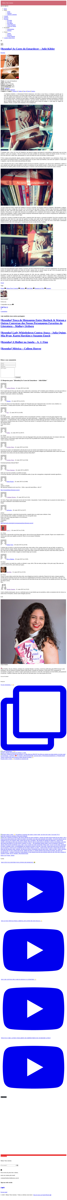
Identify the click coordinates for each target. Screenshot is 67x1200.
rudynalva (9, 510)
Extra (28, 91)
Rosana (9, 401)
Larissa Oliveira (11, 388)
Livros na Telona (11, 26)
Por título (9, 20)
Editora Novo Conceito (12, 288)
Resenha (6, 19)
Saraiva (33, 91)
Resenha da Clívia (39, 288)
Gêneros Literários (12, 14)
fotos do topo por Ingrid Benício (41, 1195)
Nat (8, 412)
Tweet (2, 283)
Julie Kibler (30, 288)
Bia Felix (9, 572)
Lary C (8, 530)
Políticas (9, 13)
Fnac (24, 91)
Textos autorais (11, 36)
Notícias (9, 30)
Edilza (8, 432)
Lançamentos (10, 29)
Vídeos (9, 33)
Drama (2, 288)
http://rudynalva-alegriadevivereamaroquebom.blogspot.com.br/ (17, 523)
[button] (4, 6)
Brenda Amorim (11, 589)
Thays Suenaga (11, 470)
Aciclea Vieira (10, 447)
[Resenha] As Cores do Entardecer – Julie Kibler (28, 48)
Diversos (9, 35)
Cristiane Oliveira (11, 497)
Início (5, 8)
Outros (5, 32)
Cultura (20, 91)
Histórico (22, 288)
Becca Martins (10, 559)
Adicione (7, 88)
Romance (48, 288)
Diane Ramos (10, 481)
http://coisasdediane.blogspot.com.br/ (10, 490)
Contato (6, 16)
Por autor (9, 22)
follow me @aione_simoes (7, 855)
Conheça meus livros (9, 38)
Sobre (5, 10)
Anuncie (6, 17)
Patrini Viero (10, 544)
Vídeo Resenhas (11, 24)
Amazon (14, 91)
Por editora (10, 23)
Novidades (6, 27)
